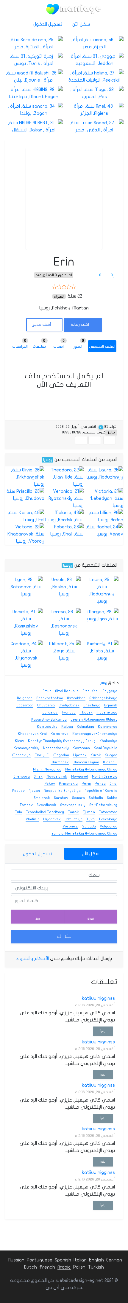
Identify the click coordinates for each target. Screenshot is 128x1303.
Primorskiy (68, 783)
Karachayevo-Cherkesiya (94, 734)
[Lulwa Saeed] (94, 126)
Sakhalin (96, 798)
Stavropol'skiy (72, 805)
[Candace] (26, 654)
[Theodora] (64, 477)
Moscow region (86, 762)
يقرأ (102, 1031)
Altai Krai (90, 691)
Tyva (90, 819)
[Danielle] (26, 622)
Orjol (113, 783)
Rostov (18, 791)
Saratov (61, 798)
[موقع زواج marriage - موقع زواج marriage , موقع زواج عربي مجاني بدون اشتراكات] (73, 9)
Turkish (96, 1267)
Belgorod (24, 698)
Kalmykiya (85, 726)
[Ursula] (63, 587)
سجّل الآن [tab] (90, 853)
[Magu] (94, 93)
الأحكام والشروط (32, 958)
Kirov (19, 741)
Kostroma (81, 748)
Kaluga (67, 726)
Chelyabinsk (69, 705)
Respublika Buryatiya (62, 791)
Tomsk (73, 812)
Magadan (61, 755)
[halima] (94, 76)
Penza (100, 783)
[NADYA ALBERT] (33, 126)
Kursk (95, 755)
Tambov (26, 805)
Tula (18, 812)
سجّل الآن (81, 24)
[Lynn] (26, 587)
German (114, 1260)
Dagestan (24, 705)
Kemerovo (59, 734)
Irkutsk (86, 712)
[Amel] (94, 110)
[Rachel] (103, 530)
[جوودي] (94, 60)
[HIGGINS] (33, 93)
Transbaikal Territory (45, 812)
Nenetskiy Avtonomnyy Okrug (91, 769)
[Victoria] (103, 498)
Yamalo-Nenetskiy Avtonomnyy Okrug (84, 833)
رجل (37, 918)
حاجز (111, 432)
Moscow (110, 762)
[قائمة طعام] (34, 9)
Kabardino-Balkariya (49, 719)
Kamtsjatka (47, 726)
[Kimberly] (101, 651)
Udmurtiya (73, 819)
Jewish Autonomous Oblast (94, 719)
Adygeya (109, 691)
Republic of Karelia (101, 791)
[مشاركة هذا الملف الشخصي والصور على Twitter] (94, 440)
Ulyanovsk (52, 819)
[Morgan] (101, 615)
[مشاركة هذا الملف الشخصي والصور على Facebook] (109, 440)
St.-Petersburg (103, 805)
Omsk (38, 776)
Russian (16, 1260)
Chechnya (91, 705)
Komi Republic (105, 748)
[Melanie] (64, 516)
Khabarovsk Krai (32, 734)
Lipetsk (80, 755)
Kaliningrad (107, 726)
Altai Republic (67, 691)
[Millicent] (63, 651)
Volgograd (108, 826)
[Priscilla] (24, 495)
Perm (86, 783)
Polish (79, 1267)
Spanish (63, 1260)
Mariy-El (42, 755)
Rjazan (34, 791)
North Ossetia (104, 776)
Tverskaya (108, 819)
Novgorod (79, 776)
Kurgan (111, 755)
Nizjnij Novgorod (47, 769)
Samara (78, 798)
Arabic (64, 1267)
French (47, 1267)
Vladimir (32, 819)
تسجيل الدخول (48, 24)
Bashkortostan (49, 698)
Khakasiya (108, 741)
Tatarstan (108, 812)
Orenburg (21, 776)
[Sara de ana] (33, 43)
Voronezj (70, 826)
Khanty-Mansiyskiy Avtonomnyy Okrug (62, 741)
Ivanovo (69, 712)
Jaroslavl (50, 712)
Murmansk (60, 762)
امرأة (91, 918)
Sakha (112, 798)
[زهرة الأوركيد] (33, 60)
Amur (47, 691)
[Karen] (24, 516)
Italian (80, 1260)
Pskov (49, 783)
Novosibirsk (56, 776)
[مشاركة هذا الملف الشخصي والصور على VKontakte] (81, 440)
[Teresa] (63, 622)
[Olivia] (24, 477)
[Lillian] (103, 516)
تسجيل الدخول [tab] (37, 853)
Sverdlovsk (46, 805)
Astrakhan (76, 698)
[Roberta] (64, 530)
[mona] (94, 43)
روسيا (47, 460)
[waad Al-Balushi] (33, 76)
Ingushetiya (106, 712)
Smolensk (42, 798)
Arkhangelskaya (103, 698)
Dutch (30, 1267)
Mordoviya (21, 755)
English (96, 1260)
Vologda (89, 826)
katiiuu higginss (98, 998)
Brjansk (110, 705)
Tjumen (89, 812)
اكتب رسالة (80, 324)
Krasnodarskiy (56, 748)
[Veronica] (64, 498)
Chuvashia (46, 705)
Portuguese (39, 1260)
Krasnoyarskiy (26, 748)
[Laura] (103, 473)
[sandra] (33, 110)
